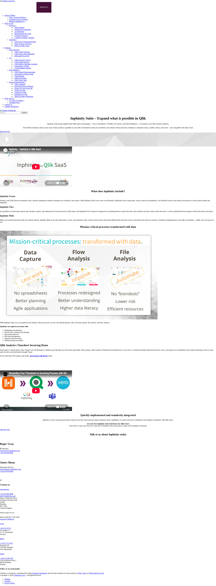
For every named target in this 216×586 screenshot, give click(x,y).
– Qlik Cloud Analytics (22, 52)
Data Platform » (14, 70)
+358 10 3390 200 (6, 558)
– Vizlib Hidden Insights (22, 68)
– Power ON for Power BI (23, 88)
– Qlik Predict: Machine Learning (25, 64)
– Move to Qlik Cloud (21, 46)
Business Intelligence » (17, 21)
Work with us (61, 7)
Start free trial (5, 131)
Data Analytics (14, 50)
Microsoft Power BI (97, 573)
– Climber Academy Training (24, 38)
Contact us (8, 105)
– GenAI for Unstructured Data (25, 42)
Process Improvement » (17, 82)
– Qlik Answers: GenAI (22, 60)
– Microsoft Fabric (20, 78)
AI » (10, 58)
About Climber (9, 7)
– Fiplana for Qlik (20, 92)
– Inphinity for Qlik (20, 94)
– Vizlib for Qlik (19, 90)
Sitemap (7, 579)
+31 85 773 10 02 (6, 543)
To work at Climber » (16, 100)
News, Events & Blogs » (18, 17)
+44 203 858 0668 (6, 453)
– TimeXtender (19, 76)
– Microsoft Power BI (21, 56)
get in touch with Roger (39, 356)
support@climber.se (7, 519)
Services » (12, 25)
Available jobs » (14, 103)
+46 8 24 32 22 (5, 528)
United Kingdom (4, 489)
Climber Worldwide (11, 107)
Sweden (2, 523)
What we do (28, 7)
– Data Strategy (19, 27)
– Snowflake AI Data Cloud (23, 74)
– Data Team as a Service (23, 44)
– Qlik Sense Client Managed (24, 54)
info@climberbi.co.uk (8, 496)
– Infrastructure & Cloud (22, 34)
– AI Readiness (19, 32)
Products (44, 7)
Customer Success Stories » (19, 19)
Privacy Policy (9, 583)
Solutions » (13, 40)
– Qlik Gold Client (20, 80)
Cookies (7, 581)
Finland (2, 554)
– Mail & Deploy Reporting (23, 96)
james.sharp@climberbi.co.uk (10, 469)
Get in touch (78, 7)
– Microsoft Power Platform (23, 86)
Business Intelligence (39, 573)
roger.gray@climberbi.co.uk (10, 451)
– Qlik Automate (19, 84)
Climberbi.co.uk (19, 575)
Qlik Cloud (82, 573)
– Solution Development (22, 30)
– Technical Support (21, 36)
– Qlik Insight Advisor (21, 62)
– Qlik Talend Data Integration (24, 72)
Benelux (2, 538)
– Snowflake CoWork (21, 66)
